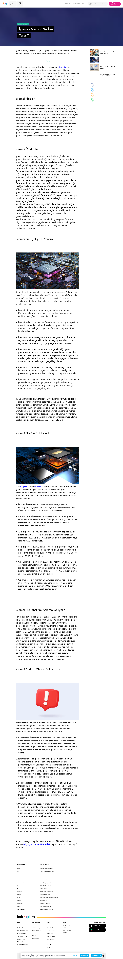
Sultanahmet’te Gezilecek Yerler (47, 871)
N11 (18, 871)
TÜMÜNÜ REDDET (84, 955)
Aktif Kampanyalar (37, 928)
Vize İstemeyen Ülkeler (45, 877)
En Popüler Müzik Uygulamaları (47, 868)
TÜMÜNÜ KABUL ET (96, 955)
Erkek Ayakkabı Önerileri (45, 906)
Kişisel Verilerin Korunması (21, 940)
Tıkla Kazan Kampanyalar (35, 937)
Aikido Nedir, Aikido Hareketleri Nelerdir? (49, 897)
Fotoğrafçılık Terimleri (45, 903)
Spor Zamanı (50, 945)
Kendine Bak (50, 928)
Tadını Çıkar (50, 931)
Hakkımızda (20, 928)
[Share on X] (92, 90)
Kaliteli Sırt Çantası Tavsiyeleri (46, 885)
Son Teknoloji (50, 939)
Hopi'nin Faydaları (22, 933)
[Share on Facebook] (92, 85)
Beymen (19, 877)
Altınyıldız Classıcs (21, 909)
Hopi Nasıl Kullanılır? (22, 931)
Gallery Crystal (20, 883)
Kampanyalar (12, 4)
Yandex (19, 894)
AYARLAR (75, 955)
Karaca (18, 885)
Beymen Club (20, 903)
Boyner (19, 868)
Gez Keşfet (50, 933)
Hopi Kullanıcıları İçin (22, 944)
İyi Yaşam (49, 948)
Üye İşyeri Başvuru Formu (67, 926)
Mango (18, 900)
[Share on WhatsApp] (92, 100)
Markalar (34, 925)
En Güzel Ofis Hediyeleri (45, 888)
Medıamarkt (20, 880)
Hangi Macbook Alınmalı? (45, 880)
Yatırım (20, 4)
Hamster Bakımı (43, 900)
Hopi (18, 925)
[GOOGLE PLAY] (97, 930)
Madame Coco (20, 888)
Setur (18, 897)
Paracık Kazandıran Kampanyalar (37, 932)
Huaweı (19, 906)
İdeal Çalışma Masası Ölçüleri (46, 891)
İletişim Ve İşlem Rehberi (67, 931)
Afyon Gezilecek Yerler (45, 894)
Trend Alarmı (50, 925)
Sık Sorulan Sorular (22, 936)
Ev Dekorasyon (51, 936)
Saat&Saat (19, 891)
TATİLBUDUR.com (21, 874)
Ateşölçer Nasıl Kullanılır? (45, 874)
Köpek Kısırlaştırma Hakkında (46, 909)
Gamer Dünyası (51, 942)
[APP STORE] (97, 926)
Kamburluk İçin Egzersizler (46, 883)
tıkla (24, 955)
